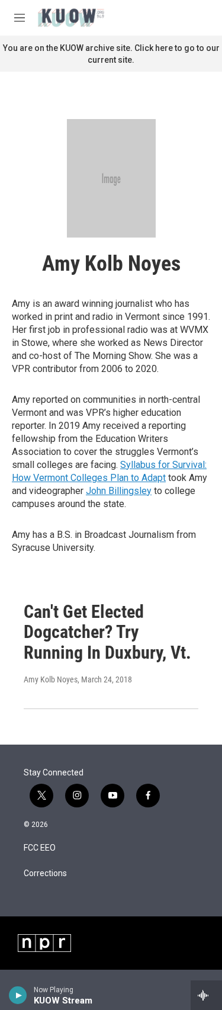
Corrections (45, 873)
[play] (18, 995)
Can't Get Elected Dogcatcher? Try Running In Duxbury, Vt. (107, 632)
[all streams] (206, 995)
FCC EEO (40, 848)
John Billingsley (119, 490)
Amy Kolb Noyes (51, 679)
